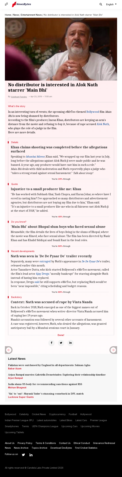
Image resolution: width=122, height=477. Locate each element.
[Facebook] (51, 343)
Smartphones (12, 426)
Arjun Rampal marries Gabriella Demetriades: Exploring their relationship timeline (57, 374)
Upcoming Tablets (14, 432)
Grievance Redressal (104, 443)
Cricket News (39, 414)
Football (73, 414)
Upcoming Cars (69, 426)
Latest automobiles (47, 420)
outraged (45, 261)
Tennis (25, 426)
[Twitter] (61, 343)
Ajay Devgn (42, 273)
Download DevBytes (61, 447)
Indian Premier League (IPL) (19, 420)
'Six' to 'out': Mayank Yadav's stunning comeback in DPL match (46, 393)
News (16, 14)
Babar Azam (14, 368)
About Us (9, 443)
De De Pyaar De (90, 261)
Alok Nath (103, 124)
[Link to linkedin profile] (31, 455)
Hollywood (86, 414)
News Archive (21, 447)
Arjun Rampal (15, 378)
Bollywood (92, 112)
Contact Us (65, 443)
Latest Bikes (66, 420)
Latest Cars (81, 420)
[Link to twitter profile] (23, 455)
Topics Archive (39, 447)
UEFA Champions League (45, 426)
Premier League (98, 420)
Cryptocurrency (57, 414)
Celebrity (24, 414)
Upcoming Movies (90, 426)
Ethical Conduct (82, 443)
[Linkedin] (70, 343)
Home (8, 14)
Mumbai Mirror (35, 156)
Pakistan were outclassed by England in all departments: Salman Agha (49, 365)
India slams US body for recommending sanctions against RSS (45, 384)
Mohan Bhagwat (17, 387)
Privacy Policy (25, 443)
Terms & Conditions (46, 443)
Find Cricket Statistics (86, 447)
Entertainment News (31, 14)
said (37, 282)
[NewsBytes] (21, 4)
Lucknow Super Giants (21, 397)
